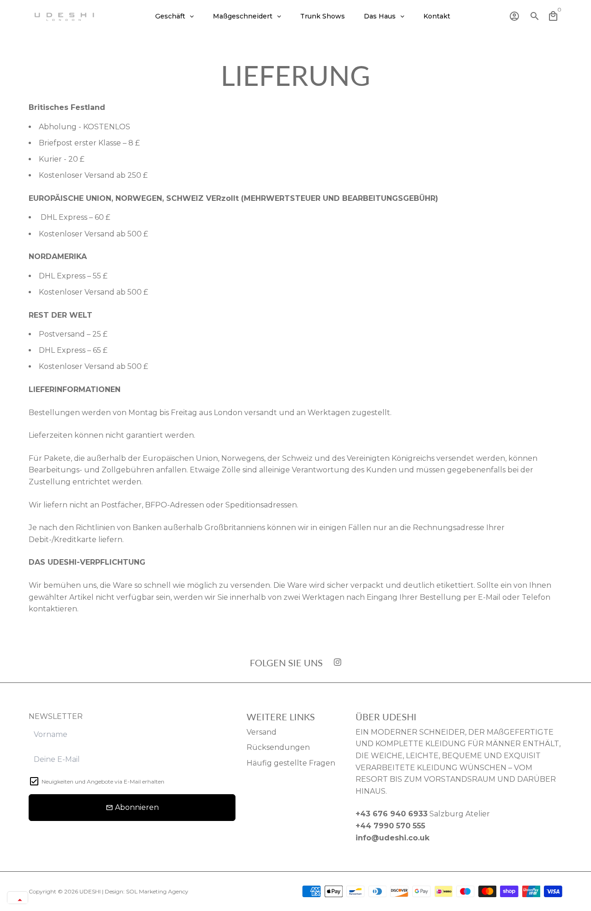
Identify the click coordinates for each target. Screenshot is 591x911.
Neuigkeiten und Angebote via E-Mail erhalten (103, 781)
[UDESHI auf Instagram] (337, 662)
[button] (17, 900)
